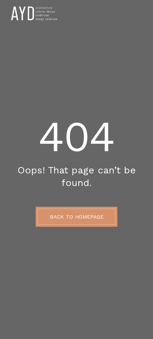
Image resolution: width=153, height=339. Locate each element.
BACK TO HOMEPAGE (77, 217)
